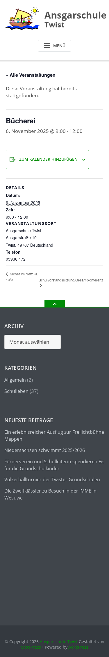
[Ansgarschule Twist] (56, 18)
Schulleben (16, 391)
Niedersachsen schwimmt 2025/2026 (44, 450)
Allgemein (15, 380)
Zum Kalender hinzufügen (48, 159)
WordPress (77, 647)
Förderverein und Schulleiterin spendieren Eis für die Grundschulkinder (54, 465)
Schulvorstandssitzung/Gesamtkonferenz (71, 279)
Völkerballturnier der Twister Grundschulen (52, 479)
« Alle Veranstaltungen (31, 75)
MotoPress (31, 647)
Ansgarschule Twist (59, 641)
